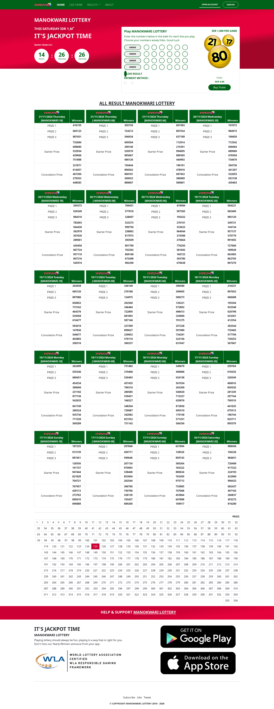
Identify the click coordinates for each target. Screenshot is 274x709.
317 (95, 594)
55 (188, 528)
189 (227, 558)
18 (140, 522)
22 (168, 522)
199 (112, 564)
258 (202, 576)
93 (38, 540)
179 (145, 558)
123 (79, 546)
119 (46, 546)
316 (87, 594)
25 (188, 522)
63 (38, 534)
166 (235, 552)
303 (178, 588)
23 (174, 522)
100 (87, 540)
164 (219, 552)
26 (195, 522)
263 (46, 582)
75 (120, 534)
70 (86, 534)
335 (227, 600)
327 (178, 594)
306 (202, 588)
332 (219, 594)
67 (65, 534)
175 (112, 558)
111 (178, 540)
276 (153, 582)
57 (202, 528)
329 (194, 594)
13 (106, 522)
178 (136, 558)
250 (136, 576)
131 (145, 546)
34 (45, 528)
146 (70, 552)
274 (136, 582)
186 (202, 558)
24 (181, 522)
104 (120, 540)
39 (79, 528)
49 (147, 528)
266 (70, 582)
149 (95, 552)
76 (127, 534)
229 (161, 570)
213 (227, 564)
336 (235, 600)
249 (128, 576)
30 (222, 522)
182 (169, 558)
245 (95, 576)
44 (113, 528)
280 (186, 582)
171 (79, 558)
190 (235, 558)
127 (112, 546)
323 (145, 594)
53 (174, 528)
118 (235, 540)
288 (54, 588)
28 (209, 522)
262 (235, 576)
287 (46, 588)
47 (134, 528)
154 (136, 552)
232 (186, 570)
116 (219, 540)
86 (195, 534)
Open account (210, 4)
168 (54, 558)
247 (112, 576)
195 (79, 564)
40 (86, 528)
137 (194, 546)
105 (128, 540)
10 (86, 522)
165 (227, 552)
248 (120, 576)
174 (103, 558)
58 (209, 528)
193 (62, 564)
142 (235, 546)
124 (87, 546)
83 (174, 534)
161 (194, 552)
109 (161, 540)
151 (112, 552)
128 (120, 546)
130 (136, 546)
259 (211, 576)
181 (161, 558)
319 (112, 594)
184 (186, 558)
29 (215, 522)
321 (128, 594)
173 (95, 558)
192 (54, 564)
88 (209, 534)
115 (211, 540)
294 (103, 588)
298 (136, 588)
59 (215, 528)
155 (145, 552)
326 (169, 594)
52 (168, 528)
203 (145, 564)
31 (229, 522)
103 (112, 540)
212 (219, 564)
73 (106, 534)
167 (46, 558)
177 (128, 558)
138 (202, 546)
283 (211, 582)
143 (46, 552)
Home (61, 4)
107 (145, 540)
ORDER (132, 47)
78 (140, 534)
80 (154, 534)
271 (112, 582)
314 (70, 594)
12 (99, 522)
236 (219, 570)
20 (154, 522)
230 (169, 570)
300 (153, 588)
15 (120, 522)
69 (79, 534)
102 (103, 540)
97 (66, 540)
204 (153, 564)
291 (79, 588)
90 (222, 534)
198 (103, 564)
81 (161, 534)
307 (211, 588)
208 (186, 564)
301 (161, 588)
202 (136, 564)
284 (219, 582)
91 (229, 534)
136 (186, 546)
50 (154, 528)
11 (93, 522)
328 (186, 594)
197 (95, 564)
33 (38, 528)
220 (87, 570)
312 (54, 594)
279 (178, 582)
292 (87, 588)
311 (46, 594)
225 (128, 570)
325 (161, 594)
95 (52, 540)
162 (202, 552)
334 (235, 594)
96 (59, 540)
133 (161, 546)
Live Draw (75, 4)
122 (70, 546)
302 (169, 588)
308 (219, 588)
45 (120, 528)
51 (161, 528)
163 (211, 552)
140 (219, 546)
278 (169, 582)
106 (136, 540)
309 (227, 588)
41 (93, 528)
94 (45, 540)
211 (211, 564)
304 (186, 588)
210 (202, 564)
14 (113, 522)
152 (120, 552)
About (109, 4)
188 (219, 558)
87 (202, 534)
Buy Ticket (219, 87)
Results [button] (92, 4)
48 (140, 528)
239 (46, 576)
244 (87, 576)
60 (222, 528)
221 (95, 570)
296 (120, 588)
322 (136, 594)
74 (113, 534)
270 (103, 582)
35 (52, 528)
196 (87, 564)
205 (161, 564)
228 (153, 570)
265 (62, 582)
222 (103, 570)
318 (103, 594)
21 (161, 522)
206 (169, 564)
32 (236, 522)
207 (178, 564)
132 (153, 546)
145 (62, 552)
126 (103, 546)
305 (194, 588)
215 (46, 570)
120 (54, 546)
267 (79, 582)
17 (134, 522)
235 (211, 570)
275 (145, 582)
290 (70, 588)
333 (227, 594)
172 (87, 558)
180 (153, 558)
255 (178, 576)
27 (202, 522)
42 (99, 528)
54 (181, 528)
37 (65, 528)
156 (153, 552)
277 (161, 582)
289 (62, 588)
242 (70, 576)
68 (72, 534)
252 (153, 576)
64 (45, 534)
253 (161, 576)
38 (72, 528)
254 (169, 576)
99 (79, 540)
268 (87, 582)
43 (106, 528)
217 (62, 570)
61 (229, 528)
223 (112, 570)
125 (95, 546)
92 (236, 534)
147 (79, 552)
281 (194, 582)
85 (188, 534)
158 (169, 552)
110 (169, 540)
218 (70, 570)
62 (236, 528)
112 (186, 540)
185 (194, 558)
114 (202, 540)
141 (227, 546)
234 (202, 570)
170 (70, 558)
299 (145, 588)
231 (178, 570)
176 (120, 558)
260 (219, 576)
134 (169, 546)
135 (178, 546)
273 (128, 582)
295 (112, 588)
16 (127, 522)
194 (70, 564)
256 (186, 576)
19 (147, 522)
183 (178, 558)
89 (215, 534)
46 (127, 528)
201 (128, 564)
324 (153, 594)
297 (128, 588)
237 (227, 570)
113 (194, 540)
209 (194, 564)
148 (87, 552)
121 (62, 546)
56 (195, 528)
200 (120, 564)
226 (136, 570)
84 (181, 534)
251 (145, 576)
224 (120, 570)
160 (186, 552)
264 (54, 582)
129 (128, 546)
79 (147, 534)
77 (134, 534)
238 (235, 570)
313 (62, 594)
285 (227, 582)
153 (128, 552)
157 (161, 552)
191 (46, 564)
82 (168, 534)
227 (145, 570)
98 (72, 540)
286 (235, 582)
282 (202, 582)
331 (211, 594)
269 (95, 582)
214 (235, 564)
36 (59, 528)
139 (211, 546)
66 (59, 534)
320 (120, 594)
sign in (231, 4)
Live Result (134, 73)
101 (95, 540)
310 (235, 588)
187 (211, 558)
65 (52, 534)
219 (79, 570)
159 (178, 552)
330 (202, 594)
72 (99, 534)
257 (194, 576)
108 (153, 540)
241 (62, 576)
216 (54, 570)
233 (194, 570)
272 (120, 582)
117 (227, 540)
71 (93, 534)
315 (79, 594)
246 (103, 576)
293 (95, 588)
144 (54, 552)
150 (103, 552)
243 (79, 576)
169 (62, 558)
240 (54, 576)
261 (227, 576)
